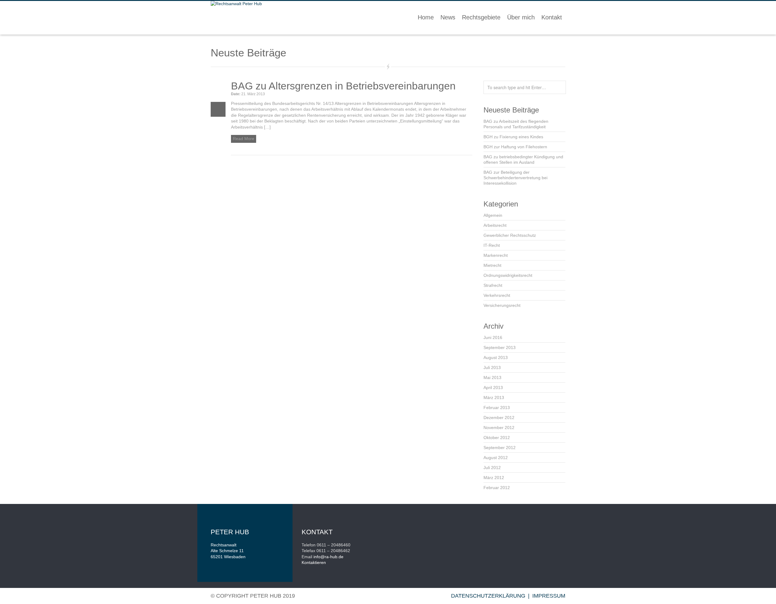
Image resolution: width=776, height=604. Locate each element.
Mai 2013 (492, 377)
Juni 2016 (492, 337)
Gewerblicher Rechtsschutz (509, 235)
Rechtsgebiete (481, 17)
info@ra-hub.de (328, 556)
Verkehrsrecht (496, 295)
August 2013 (495, 357)
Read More (243, 138)
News (447, 17)
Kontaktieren (314, 562)
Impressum (548, 596)
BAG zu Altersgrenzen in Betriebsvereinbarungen (343, 86)
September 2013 (499, 347)
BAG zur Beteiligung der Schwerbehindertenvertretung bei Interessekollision (515, 178)
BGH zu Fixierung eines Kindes (513, 136)
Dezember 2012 (498, 417)
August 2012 (495, 457)
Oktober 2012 (496, 437)
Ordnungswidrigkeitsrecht (507, 275)
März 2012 (493, 477)
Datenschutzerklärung (488, 596)
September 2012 (499, 447)
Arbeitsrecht (495, 225)
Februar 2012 (496, 487)
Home (426, 17)
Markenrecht (495, 255)
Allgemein (492, 215)
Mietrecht (492, 265)
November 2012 (498, 427)
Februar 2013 (496, 407)
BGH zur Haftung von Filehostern (515, 146)
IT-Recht (491, 245)
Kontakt (551, 17)
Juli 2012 (492, 467)
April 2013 (493, 387)
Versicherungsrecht (501, 305)
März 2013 (493, 397)
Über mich (521, 17)
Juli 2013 (492, 367)
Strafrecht (492, 285)
